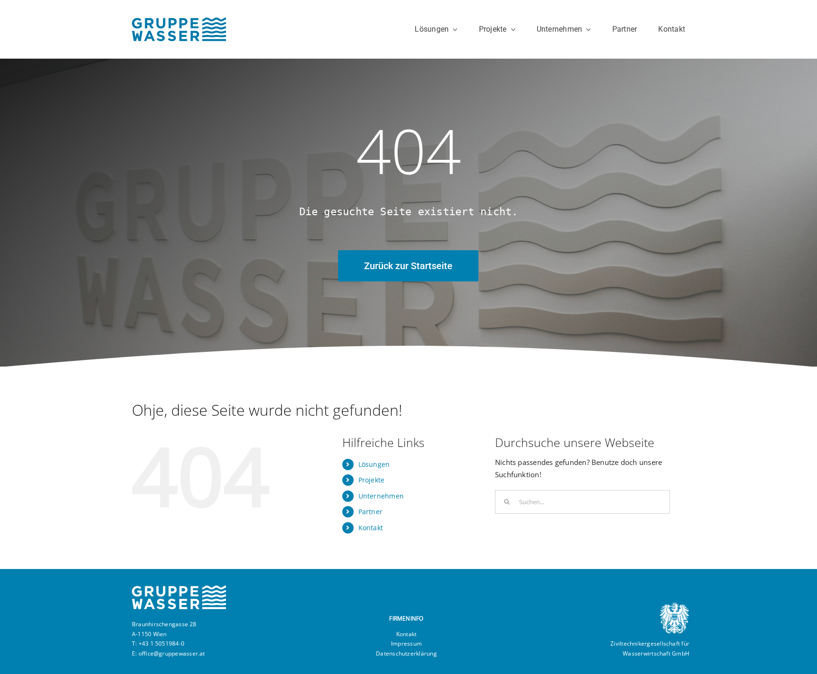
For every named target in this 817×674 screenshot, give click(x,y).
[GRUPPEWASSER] (179, 21)
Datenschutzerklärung (406, 653)
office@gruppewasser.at (172, 653)
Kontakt (370, 527)
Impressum (406, 643)
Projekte (371, 479)
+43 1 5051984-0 (161, 643)
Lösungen (374, 464)
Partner (370, 511)
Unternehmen (381, 495)
